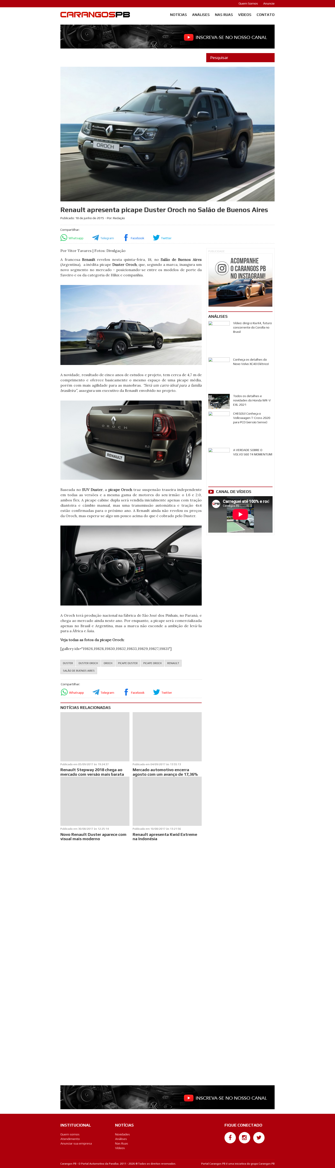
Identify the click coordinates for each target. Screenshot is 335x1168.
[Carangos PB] (95, 16)
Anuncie (269, 3)
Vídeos (244, 15)
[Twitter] (259, 1137)
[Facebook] (230, 1137)
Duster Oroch (88, 663)
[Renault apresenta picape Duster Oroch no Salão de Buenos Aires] (130, 324)
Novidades (122, 1134)
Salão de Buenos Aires (79, 670)
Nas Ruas (224, 15)
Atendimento (70, 1139)
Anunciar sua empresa (76, 1143)
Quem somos (70, 1134)
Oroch (108, 663)
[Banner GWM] (240, 280)
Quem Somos (248, 3)
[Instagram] (244, 1137)
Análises (201, 15)
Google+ (230, 1145)
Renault (173, 663)
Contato (266, 15)
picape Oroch (152, 663)
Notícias (178, 15)
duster (68, 663)
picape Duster (128, 663)
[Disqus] (131, 903)
